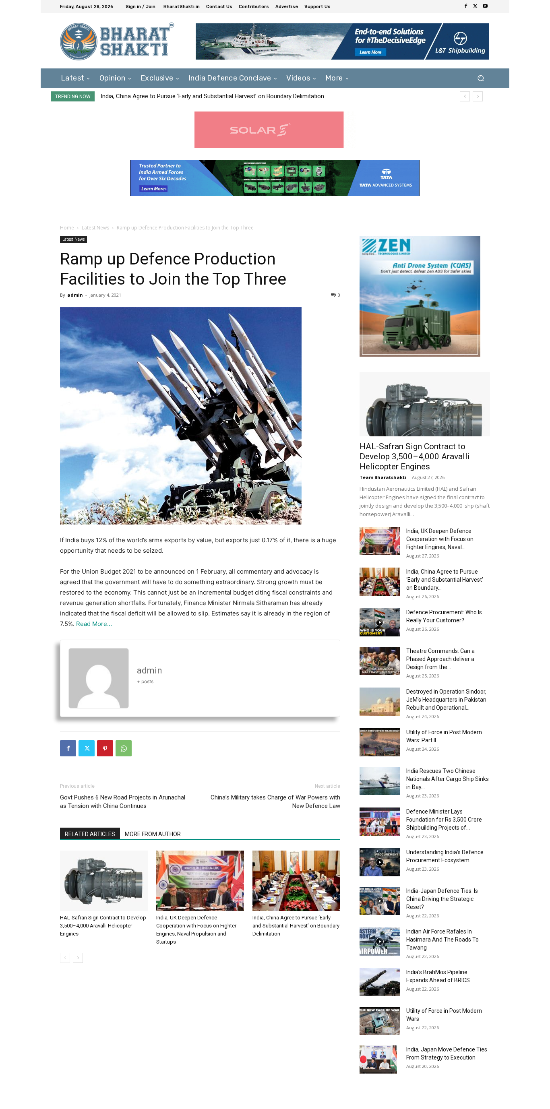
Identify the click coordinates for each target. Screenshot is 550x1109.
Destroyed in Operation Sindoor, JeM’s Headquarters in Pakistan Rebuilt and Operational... (446, 699)
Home (67, 227)
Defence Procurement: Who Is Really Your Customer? (172, 96)
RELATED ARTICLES (90, 834)
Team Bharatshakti (383, 477)
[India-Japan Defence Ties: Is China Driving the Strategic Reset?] (380, 901)
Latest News (95, 227)
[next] (478, 96)
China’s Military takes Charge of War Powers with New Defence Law (275, 802)
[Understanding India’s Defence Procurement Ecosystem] (380, 862)
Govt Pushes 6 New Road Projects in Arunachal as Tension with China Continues (122, 802)
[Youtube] (485, 6)
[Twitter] (475, 6)
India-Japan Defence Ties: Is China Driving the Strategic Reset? (442, 899)
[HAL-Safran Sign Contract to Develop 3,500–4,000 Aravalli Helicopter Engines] (104, 881)
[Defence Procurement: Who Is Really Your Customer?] (380, 622)
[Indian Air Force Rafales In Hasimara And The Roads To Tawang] (380, 941)
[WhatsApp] (124, 748)
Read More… (94, 624)
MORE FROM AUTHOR (153, 834)
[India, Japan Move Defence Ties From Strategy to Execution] (378, 1059)
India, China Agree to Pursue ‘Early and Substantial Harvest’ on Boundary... (444, 579)
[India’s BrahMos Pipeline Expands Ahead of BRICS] (380, 982)
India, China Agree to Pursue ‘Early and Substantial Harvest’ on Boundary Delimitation (295, 926)
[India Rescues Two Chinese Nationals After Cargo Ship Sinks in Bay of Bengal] (380, 781)
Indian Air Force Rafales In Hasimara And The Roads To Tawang (442, 939)
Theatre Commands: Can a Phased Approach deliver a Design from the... (440, 659)
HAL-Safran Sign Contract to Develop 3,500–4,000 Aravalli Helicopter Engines (103, 926)
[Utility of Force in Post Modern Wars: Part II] (380, 742)
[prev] (465, 96)
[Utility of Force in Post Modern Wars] (380, 1021)
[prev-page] (65, 958)
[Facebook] (466, 6)
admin (75, 295)
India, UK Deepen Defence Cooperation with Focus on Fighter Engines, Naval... (439, 539)
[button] (480, 77)
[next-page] (78, 958)
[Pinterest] (105, 748)
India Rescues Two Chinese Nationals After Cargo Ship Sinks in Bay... (447, 779)
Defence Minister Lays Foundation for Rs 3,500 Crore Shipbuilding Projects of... (444, 819)
